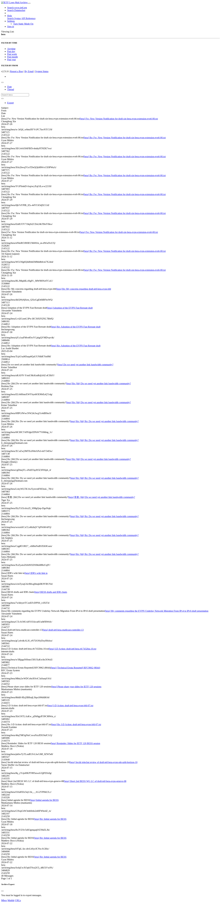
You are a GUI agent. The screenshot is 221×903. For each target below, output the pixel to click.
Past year (11, 59)
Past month (12, 57)
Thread (10, 89)
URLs (18, 900)
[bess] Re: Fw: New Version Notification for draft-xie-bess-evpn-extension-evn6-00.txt (124, 137)
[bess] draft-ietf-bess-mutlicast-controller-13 (63, 630)
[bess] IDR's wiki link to (36, 573)
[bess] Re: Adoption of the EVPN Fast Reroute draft (75, 326)
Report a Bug (16, 71)
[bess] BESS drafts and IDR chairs (50, 592)
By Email (29, 71)
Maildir (11, 900)
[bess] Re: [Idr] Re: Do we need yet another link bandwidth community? (104, 421)
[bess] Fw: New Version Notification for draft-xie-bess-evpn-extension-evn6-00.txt (119, 118)
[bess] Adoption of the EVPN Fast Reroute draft (70, 308)
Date (9, 86)
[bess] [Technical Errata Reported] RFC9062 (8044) (75, 667)
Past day (11, 51)
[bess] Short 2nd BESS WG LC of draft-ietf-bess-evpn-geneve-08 (95, 781)
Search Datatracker (16, 10)
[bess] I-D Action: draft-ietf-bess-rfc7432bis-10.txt (72, 648)
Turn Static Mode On (23, 24)
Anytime (11, 48)
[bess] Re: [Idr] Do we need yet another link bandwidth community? (98, 383)
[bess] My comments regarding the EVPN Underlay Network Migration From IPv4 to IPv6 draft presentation (156, 611)
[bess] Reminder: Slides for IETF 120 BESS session (75, 743)
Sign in (10, 26)
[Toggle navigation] (29, 3)
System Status (41, 71)
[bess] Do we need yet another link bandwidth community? (85, 364)
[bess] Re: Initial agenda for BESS (50, 819)
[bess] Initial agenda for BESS (44, 800)
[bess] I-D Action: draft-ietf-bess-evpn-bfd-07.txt (70, 705)
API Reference (28, 18)
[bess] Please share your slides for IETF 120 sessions (76, 686)
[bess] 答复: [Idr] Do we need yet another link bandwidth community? (101, 497)
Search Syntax (14, 18)
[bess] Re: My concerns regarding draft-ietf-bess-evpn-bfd (83, 289)
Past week (12, 54)
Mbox (4, 900)
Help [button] (9, 15)
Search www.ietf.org (17, 7)
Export (10, 102)
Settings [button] (11, 21)
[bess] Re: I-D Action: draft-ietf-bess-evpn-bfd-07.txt (76, 724)
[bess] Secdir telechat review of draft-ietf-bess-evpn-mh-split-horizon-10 (103, 762)
